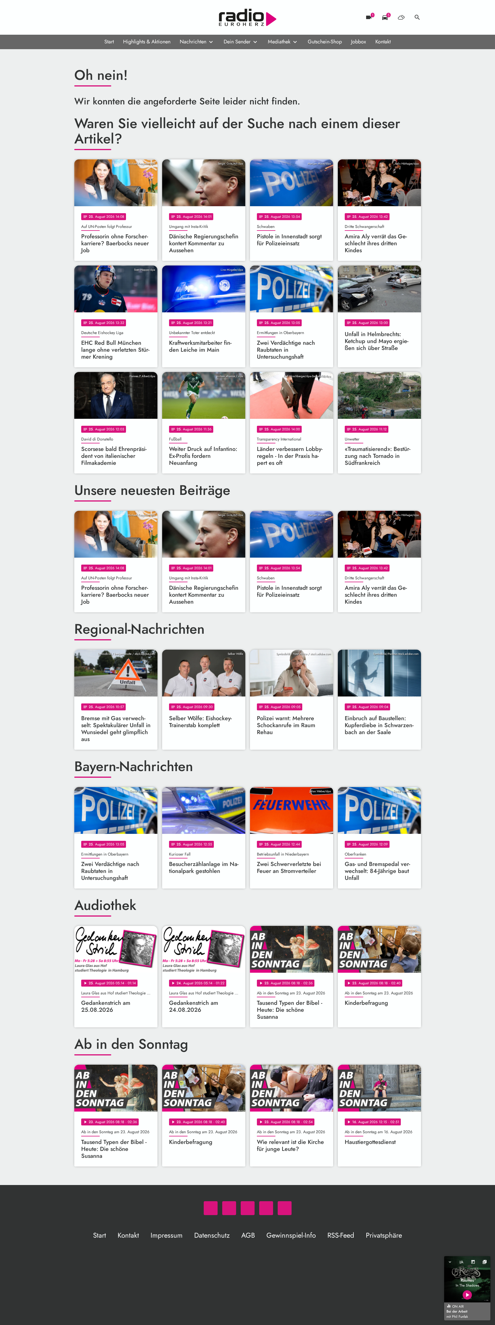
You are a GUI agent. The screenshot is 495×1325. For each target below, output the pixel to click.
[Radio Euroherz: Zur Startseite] (248, 17)
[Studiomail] (114, 17)
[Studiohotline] (126, 17)
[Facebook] (91, 17)
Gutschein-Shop (325, 41)
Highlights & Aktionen (146, 41)
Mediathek (279, 41)
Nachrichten (193, 41)
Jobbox (358, 41)
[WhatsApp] (80, 17)
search (417, 17)
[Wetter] (401, 17)
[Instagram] (103, 17)
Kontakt (383, 41)
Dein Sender (237, 41)
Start (109, 41)
